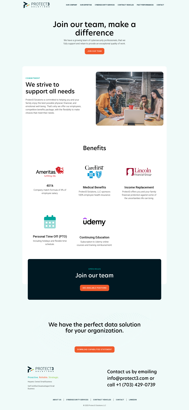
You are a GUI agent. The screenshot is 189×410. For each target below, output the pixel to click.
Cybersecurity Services (105, 5)
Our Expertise (86, 5)
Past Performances (145, 5)
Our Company (71, 5)
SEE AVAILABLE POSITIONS (95, 288)
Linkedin (133, 400)
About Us (57, 400)
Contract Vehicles (126, 5)
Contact (160, 5)
